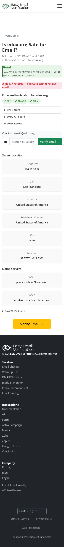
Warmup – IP (10, 372)
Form (5, 419)
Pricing (6, 467)
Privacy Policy (44, 518)
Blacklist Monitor (12, 382)
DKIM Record (15, 123)
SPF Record (13, 109)
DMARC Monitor (12, 377)
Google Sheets (11, 446)
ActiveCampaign (12, 425)
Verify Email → (50, 142)
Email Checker (10, 366)
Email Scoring (10, 393)
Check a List (9, 451)
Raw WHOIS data (15, 311)
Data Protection (31, 527)
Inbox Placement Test (15, 388)
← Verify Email (10, 35)
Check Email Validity (14, 485)
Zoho (5, 435)
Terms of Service (19, 518)
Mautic (6, 430)
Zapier (6, 441)
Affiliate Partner (11, 490)
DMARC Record (16, 116)
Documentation (11, 409)
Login (5, 478)
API (4, 414)
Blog (5, 472)
